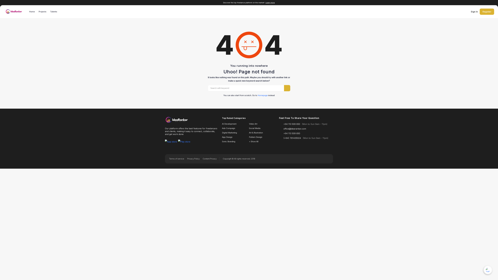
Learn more (270, 3)
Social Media (254, 128)
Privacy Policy (193, 159)
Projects (42, 11)
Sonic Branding (228, 141)
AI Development (229, 124)
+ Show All (253, 141)
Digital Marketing (229, 132)
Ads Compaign (228, 128)
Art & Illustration (256, 132)
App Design (227, 137)
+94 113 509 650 (291, 124)
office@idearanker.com (294, 128)
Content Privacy (210, 159)
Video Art (253, 124)
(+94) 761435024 (292, 138)
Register (487, 11)
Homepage (263, 95)
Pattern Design (255, 137)
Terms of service (176, 159)
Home (32, 11)
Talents (53, 11)
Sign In (474, 11)
